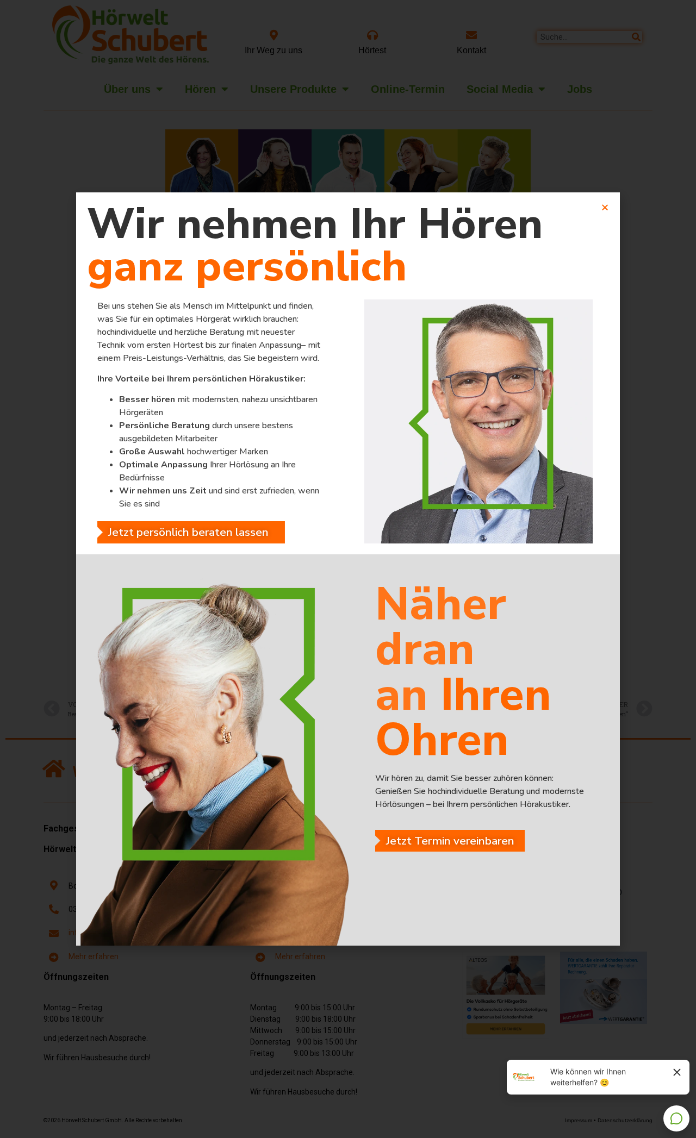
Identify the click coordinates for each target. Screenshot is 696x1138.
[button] (24, 1114)
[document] (348, 569)
